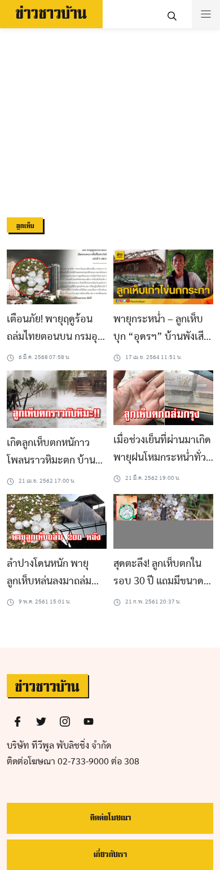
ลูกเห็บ (25, 226)
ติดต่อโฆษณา (110, 817)
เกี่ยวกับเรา (110, 854)
